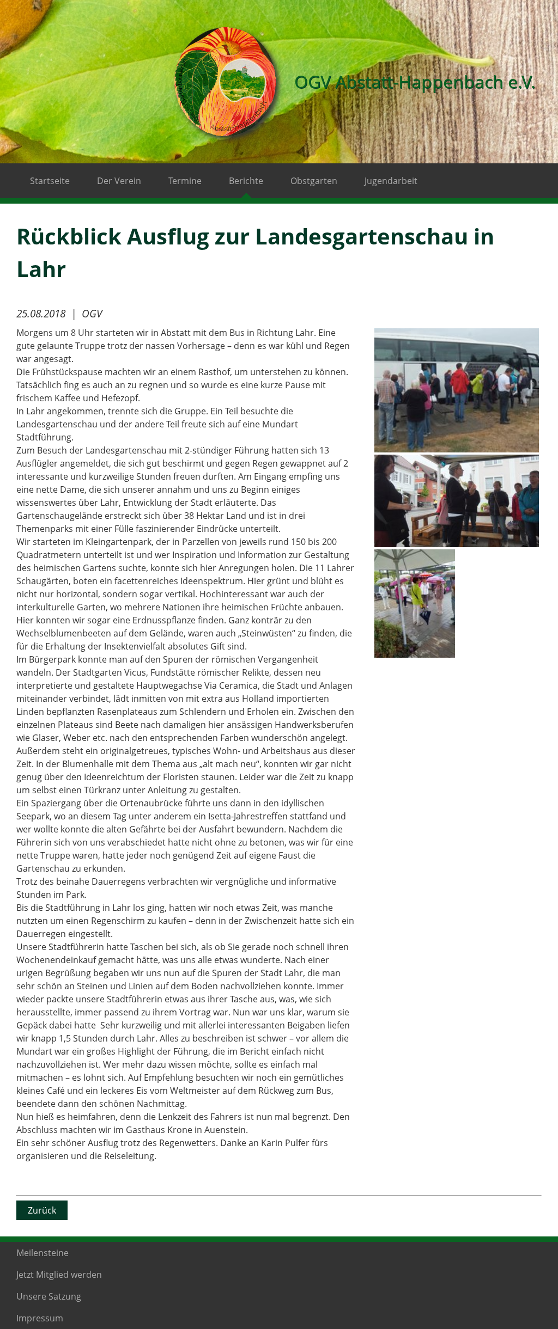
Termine (185, 181)
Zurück (42, 1210)
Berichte (246, 181)
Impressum (39, 1318)
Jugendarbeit (391, 181)
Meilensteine (42, 1253)
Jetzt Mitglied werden (59, 1275)
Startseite (50, 181)
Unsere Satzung (48, 1296)
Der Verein (119, 181)
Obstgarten (313, 181)
